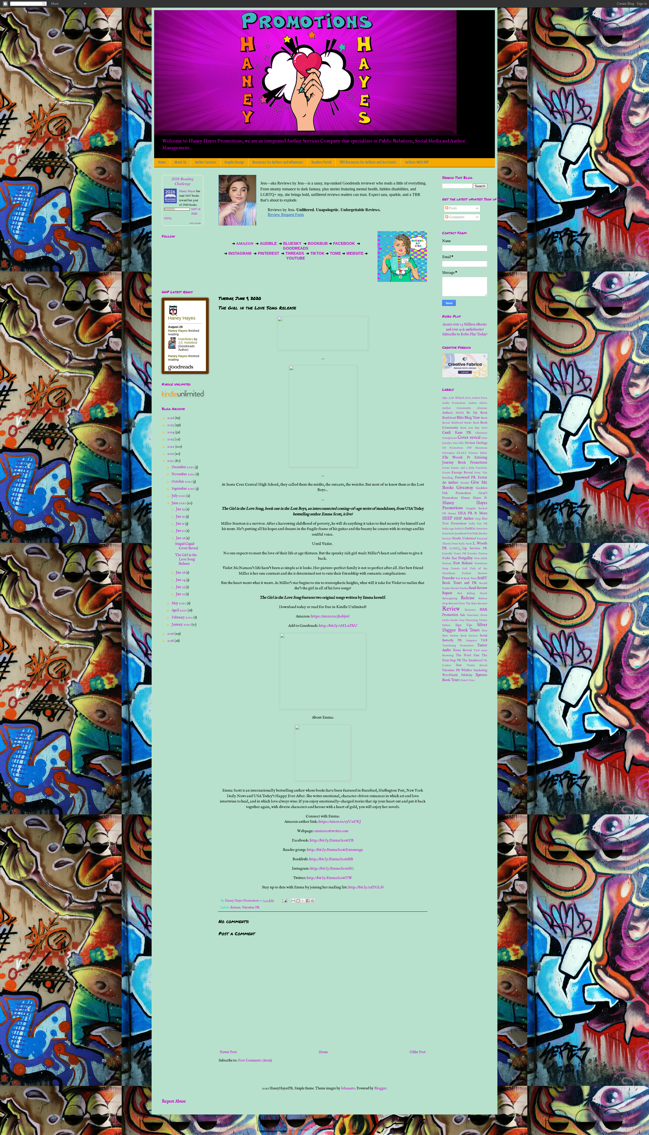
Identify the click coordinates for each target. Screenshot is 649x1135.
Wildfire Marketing (474, 670)
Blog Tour (472, 417)
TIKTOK (317, 253)
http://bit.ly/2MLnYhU (338, 625)
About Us (180, 162)
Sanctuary (473, 615)
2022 (171, 446)
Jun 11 (180, 523)
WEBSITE (354, 253)
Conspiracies (449, 438)
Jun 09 (181, 538)
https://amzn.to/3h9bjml (330, 616)
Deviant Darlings (476, 443)
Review (451, 609)
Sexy (462, 620)
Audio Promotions (454, 403)
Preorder (448, 578)
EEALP (461, 453)
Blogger (380, 1088)
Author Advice (477, 403)
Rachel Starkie (459, 588)
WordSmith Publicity (457, 675)
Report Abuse (174, 1101)
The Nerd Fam (467, 655)
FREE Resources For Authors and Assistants (368, 162)
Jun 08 (181, 572)
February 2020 (182, 617)
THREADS (295, 253)
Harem (452, 513)
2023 (171, 439)
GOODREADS (295, 248)
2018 (170, 640)
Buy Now (481, 428)
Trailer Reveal (477, 665)
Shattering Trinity (476, 620)
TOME (335, 253)
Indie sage (448, 528)
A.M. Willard (456, 398)
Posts (452, 208)
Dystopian (448, 453)
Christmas (481, 433)
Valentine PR (251, 908)
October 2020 (182, 481)
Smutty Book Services (464, 635)
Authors (447, 413)
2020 (171, 461)
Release (235, 908)
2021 (171, 453)
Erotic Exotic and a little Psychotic (464, 468)
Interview (481, 528)
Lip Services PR (475, 548)
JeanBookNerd (464, 533)
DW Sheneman (477, 448)
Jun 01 (181, 594)
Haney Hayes (187, 191)
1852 (444, 398)
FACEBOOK (344, 244)
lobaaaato (348, 1088)
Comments (456, 217)
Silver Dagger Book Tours (464, 627)
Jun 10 (181, 530)
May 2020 (179, 603)
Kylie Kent (465, 543)
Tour (459, 665)
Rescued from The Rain (462, 603)
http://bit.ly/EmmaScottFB (332, 840)
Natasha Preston (477, 553)
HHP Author (464, 518)
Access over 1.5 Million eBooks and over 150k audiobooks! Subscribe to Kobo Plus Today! (464, 329)
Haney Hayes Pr (474, 498)
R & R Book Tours (466, 578)
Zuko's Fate (467, 680)
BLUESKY (292, 244)
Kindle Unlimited (464, 539)
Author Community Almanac (464, 408)
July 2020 (179, 495)
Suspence (471, 640)
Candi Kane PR (456, 432)
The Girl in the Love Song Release (186, 559)
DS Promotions (452, 448)
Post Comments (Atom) (255, 1060)
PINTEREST (268, 253)
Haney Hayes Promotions (464, 505)
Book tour (466, 428)
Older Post (418, 1052)
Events (446, 472)
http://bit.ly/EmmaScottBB (331, 859)
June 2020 (179, 503)
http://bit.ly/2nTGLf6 (366, 887)
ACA (468, 398)
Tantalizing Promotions (458, 645)
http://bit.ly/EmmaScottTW (329, 878)
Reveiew (482, 603)
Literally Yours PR (454, 553)
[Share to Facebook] (307, 900)
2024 (171, 432)
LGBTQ (454, 548)
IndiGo (470, 529)
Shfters (446, 625)
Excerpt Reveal (462, 473)
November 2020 (183, 474)
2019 (170, 633)
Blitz (460, 417)
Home (162, 162)
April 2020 (180, 610)
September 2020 (183, 488)
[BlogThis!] (298, 900)
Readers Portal (321, 162)
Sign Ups (463, 625)
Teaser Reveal (462, 650)
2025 (171, 425)
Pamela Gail (459, 568)
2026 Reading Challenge (182, 181)
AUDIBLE (269, 244)
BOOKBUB (317, 244)
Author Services (205, 162)
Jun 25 (181, 509)
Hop (478, 519)
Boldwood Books (461, 423)
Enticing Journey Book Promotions (464, 460)
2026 (171, 418)
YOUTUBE (296, 258)
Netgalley (465, 558)
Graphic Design (234, 162)
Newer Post (228, 1052)
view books (195, 223)
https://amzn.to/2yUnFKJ (340, 821)
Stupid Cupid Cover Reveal (186, 546)
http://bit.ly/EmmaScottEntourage (335, 849)
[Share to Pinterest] (312, 900)
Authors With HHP (417, 162)
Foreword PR (465, 477)
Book (476, 423)
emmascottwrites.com (331, 831)
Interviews (448, 533)
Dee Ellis (458, 443)
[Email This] (293, 900)
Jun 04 (181, 580)
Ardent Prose (479, 398)
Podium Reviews (474, 573)
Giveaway (464, 487)
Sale (462, 615)
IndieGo (460, 528)
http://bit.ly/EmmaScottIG (332, 868)
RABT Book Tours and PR (464, 580)
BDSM (460, 413)
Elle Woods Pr (456, 457)
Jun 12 (181, 516)
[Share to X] (302, 900)
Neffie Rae (449, 558)
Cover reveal (469, 437)
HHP (447, 518)
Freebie (464, 483)
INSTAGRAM (239, 253)
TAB (484, 640)
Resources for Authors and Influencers (278, 162)
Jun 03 (181, 587)
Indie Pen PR (478, 523)
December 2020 (183, 467)
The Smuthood (472, 660)
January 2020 (181, 624)
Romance (470, 610)
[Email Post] (284, 901)
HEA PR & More (472, 513)
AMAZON (245, 244)
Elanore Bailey (477, 453)
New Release (463, 563)
